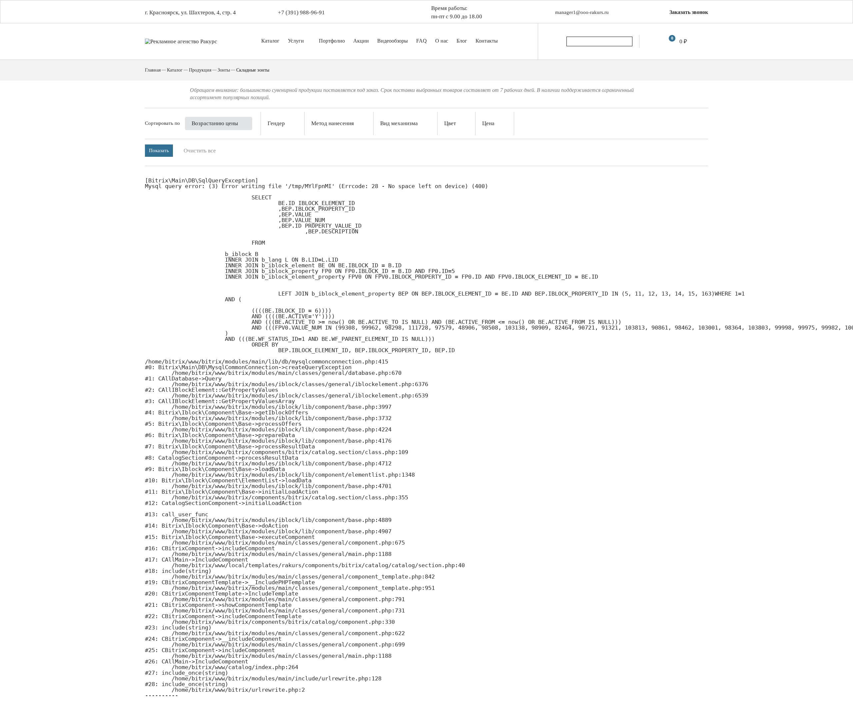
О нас (441, 41)
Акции (361, 41)
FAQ (421, 41)
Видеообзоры (392, 41)
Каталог (270, 41)
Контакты (486, 41)
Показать (159, 150)
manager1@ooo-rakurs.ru (582, 12)
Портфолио (332, 41)
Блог (461, 41)
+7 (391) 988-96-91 (301, 12)
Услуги (296, 41)
